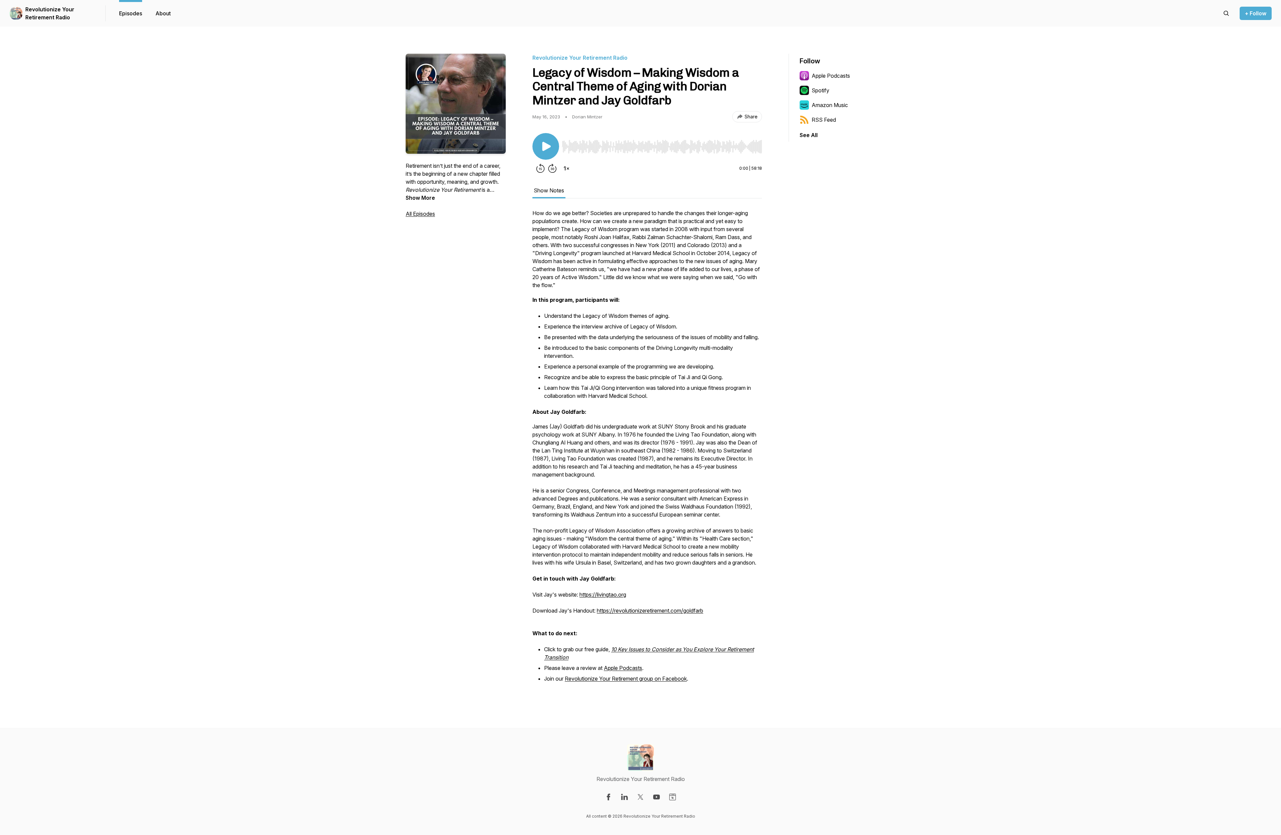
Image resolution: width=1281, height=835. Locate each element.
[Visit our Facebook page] (608, 797)
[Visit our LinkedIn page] (624, 797)
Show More (420, 197)
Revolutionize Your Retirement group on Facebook (626, 678)
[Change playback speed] (566, 168)
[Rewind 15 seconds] (540, 168)
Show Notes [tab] (549, 190)
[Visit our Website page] (672, 797)
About (163, 13)
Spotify (820, 90)
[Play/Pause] (545, 146)
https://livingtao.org (602, 594)
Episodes (130, 13)
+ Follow (1255, 13)
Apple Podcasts (623, 668)
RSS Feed (824, 119)
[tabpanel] (647, 450)
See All (809, 135)
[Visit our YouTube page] (656, 797)
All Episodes (420, 213)
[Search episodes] (1226, 13)
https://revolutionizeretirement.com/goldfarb (650, 610)
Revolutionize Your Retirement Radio (49, 13)
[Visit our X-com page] (640, 797)
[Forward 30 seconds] (552, 168)
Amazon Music (830, 105)
